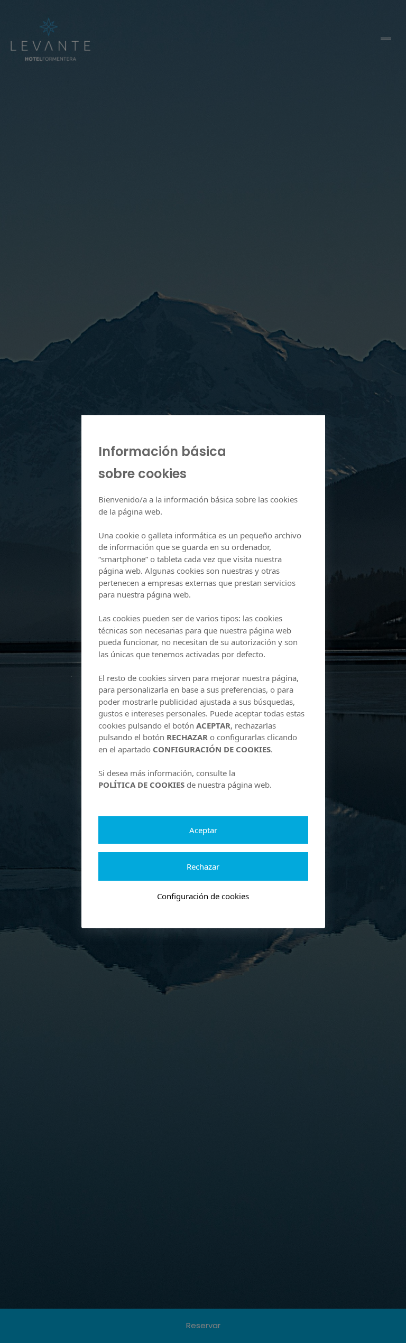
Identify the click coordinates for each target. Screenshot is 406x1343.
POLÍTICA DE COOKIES (141, 784)
